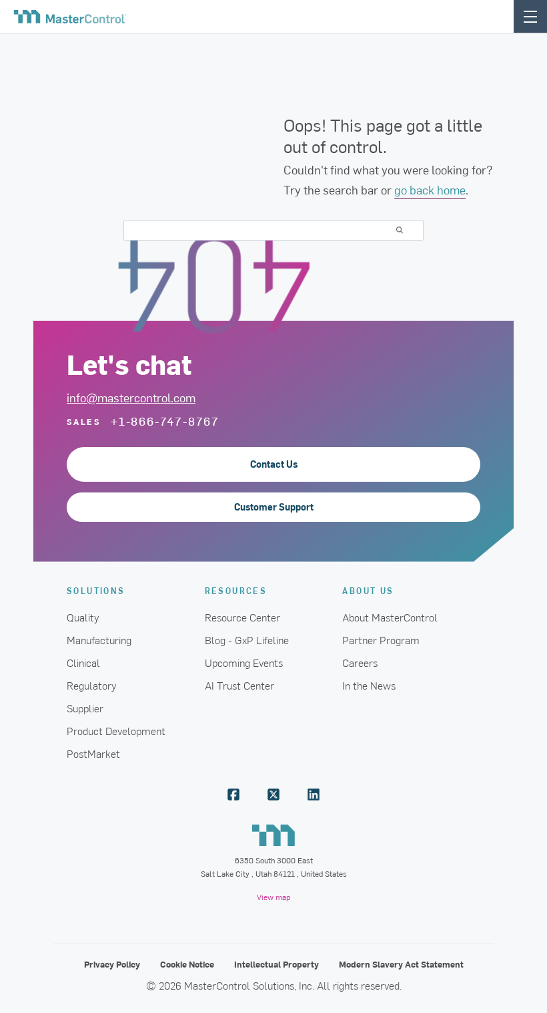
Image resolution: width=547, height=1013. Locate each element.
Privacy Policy (112, 964)
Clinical (83, 662)
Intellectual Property (276, 964)
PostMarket (93, 753)
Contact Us (274, 464)
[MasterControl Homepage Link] (70, 16)
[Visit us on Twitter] (273, 794)
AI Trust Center (239, 685)
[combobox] (273, 230)
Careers (360, 662)
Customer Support (274, 506)
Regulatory (92, 685)
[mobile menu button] (530, 16)
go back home (430, 189)
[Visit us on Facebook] (233, 794)
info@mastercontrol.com (131, 397)
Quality (83, 616)
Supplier (85, 707)
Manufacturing (99, 639)
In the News (369, 685)
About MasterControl (390, 616)
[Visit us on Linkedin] (313, 794)
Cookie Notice (187, 964)
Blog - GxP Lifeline (247, 639)
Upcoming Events (244, 662)
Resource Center (242, 616)
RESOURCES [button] (236, 590)
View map (273, 896)
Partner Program (381, 639)
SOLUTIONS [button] (96, 590)
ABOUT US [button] (368, 590)
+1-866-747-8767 (165, 421)
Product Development (116, 730)
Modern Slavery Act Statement (401, 964)
